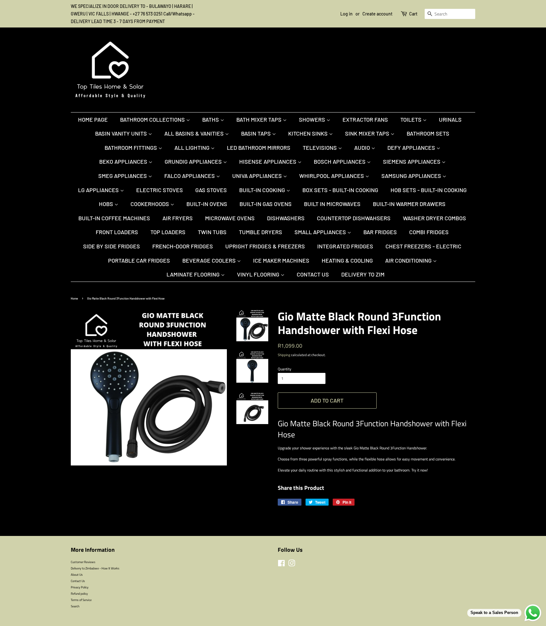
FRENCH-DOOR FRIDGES (182, 246)
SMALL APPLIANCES (320, 231)
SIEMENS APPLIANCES (412, 161)
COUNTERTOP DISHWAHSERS (354, 218)
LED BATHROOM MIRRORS (258, 147)
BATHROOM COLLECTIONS (153, 119)
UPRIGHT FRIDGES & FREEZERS (265, 246)
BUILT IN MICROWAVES (332, 203)
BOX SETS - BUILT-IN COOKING (340, 189)
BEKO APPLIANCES (124, 161)
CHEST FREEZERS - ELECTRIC (423, 246)
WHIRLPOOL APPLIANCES (332, 175)
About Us (77, 574)
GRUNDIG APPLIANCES (194, 161)
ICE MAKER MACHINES (281, 260)
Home (74, 298)
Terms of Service (81, 599)
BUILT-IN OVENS (206, 203)
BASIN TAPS (256, 133)
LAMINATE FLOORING (194, 274)
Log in (346, 13)
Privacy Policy (79, 587)
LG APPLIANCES (99, 189)
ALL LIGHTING (192, 147)
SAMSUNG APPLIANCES (411, 175)
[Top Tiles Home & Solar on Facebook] (281, 564)
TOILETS (411, 119)
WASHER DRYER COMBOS (434, 218)
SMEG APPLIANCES (123, 175)
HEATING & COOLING (347, 260)
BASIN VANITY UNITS (121, 133)
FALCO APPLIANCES (190, 175)
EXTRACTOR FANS (365, 119)
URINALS (450, 119)
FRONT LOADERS (117, 231)
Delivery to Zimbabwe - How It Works (95, 568)
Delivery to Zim (363, 274)
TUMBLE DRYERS (260, 231)
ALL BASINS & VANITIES (194, 133)
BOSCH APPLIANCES (340, 161)
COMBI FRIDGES (429, 231)
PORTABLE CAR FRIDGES (139, 260)
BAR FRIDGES (380, 231)
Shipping (284, 354)
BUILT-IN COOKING (262, 189)
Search (75, 606)
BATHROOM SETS (428, 133)
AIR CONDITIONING (409, 260)
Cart (413, 13)
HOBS (106, 203)
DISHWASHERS (286, 218)
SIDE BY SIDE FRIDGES (111, 246)
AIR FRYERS (177, 218)
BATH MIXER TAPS (259, 119)
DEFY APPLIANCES (411, 147)
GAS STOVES (211, 189)
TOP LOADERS (167, 231)
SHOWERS (312, 119)
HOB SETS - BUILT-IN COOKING (429, 189)
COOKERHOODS (150, 203)
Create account (377, 13)
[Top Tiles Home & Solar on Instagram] (291, 564)
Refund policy (79, 593)
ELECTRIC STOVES (159, 189)
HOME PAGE (93, 119)
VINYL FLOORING (259, 274)
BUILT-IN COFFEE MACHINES (114, 218)
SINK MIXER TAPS (368, 133)
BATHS (211, 119)
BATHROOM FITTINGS (131, 147)
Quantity (284, 369)
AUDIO (362, 147)
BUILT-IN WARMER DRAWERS (409, 203)
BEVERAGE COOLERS (209, 260)
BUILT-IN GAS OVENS (266, 203)
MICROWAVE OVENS (230, 218)
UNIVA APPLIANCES (257, 175)
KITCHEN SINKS (308, 133)
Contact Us (313, 274)
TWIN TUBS (212, 231)
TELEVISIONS (320, 147)
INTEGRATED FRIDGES (345, 246)
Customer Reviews (83, 561)
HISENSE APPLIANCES (268, 161)
